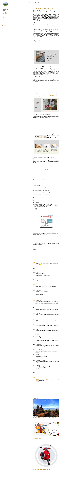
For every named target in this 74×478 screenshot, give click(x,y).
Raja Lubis (36, 306)
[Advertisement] (46, 390)
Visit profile (5, 13)
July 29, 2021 (36, 276)
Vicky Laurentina (37, 300)
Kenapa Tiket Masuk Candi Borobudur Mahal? (45, 417)
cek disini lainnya (43, 136)
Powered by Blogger (43, 475)
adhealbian (36, 313)
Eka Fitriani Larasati (38, 349)
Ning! (36, 329)
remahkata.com (33, 2)
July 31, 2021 (36, 288)
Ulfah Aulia (36, 324)
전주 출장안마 (46, 379)
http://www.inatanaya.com (39, 278)
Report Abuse (4, 25)
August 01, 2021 (37, 334)
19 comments (34, 470)
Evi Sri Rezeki (37, 365)
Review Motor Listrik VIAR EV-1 (41, 469)
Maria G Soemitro (37, 290)
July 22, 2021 (36, 265)
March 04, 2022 (37, 381)
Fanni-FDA (36, 336)
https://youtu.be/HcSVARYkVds (39, 137)
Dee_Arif (36, 354)
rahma (36, 272)
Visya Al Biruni (37, 344)
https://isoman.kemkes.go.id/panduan (50, 96)
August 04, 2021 (37, 369)
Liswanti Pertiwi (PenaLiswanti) (39, 360)
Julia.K (5, 7)
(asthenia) (34, 35)
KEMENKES (52, 95)
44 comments (34, 439)
